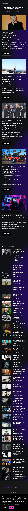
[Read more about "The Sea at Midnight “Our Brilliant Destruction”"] (6, 333)
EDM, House (6, 32)
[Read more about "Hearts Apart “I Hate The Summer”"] (6, 304)
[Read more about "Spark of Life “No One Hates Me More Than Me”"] (6, 416)
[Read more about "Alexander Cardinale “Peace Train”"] (6, 252)
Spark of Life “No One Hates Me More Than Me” (19, 416)
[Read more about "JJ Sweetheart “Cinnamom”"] (6, 311)
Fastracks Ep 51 (17, 32)
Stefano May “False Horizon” (11, 80)
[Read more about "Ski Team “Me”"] (6, 386)
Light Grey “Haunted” (12, 215)
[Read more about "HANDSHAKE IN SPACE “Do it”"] (6, 268)
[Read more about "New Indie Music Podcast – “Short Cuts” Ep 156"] (6, 409)
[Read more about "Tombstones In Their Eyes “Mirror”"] (6, 260)
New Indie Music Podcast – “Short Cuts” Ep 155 (19, 461)
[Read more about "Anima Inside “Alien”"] (6, 365)
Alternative (6, 212)
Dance (4, 166)
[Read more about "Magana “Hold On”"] (6, 289)
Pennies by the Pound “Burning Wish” (12, 124)
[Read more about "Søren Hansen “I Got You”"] (6, 296)
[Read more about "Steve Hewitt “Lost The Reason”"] (6, 477)
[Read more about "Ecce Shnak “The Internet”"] (6, 326)
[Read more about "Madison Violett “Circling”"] (6, 357)
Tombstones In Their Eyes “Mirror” (18, 259)
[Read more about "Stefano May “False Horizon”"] (14, 66)
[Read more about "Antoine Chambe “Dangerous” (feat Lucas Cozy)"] (14, 156)
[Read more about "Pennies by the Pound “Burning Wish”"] (14, 110)
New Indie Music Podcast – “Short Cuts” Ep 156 (19, 408)
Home (9, 11)
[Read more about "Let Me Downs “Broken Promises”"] (6, 318)
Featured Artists (8, 33)
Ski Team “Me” (17, 384)
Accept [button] (11, 507)
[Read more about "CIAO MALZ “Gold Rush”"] (6, 379)
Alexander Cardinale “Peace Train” (19, 251)
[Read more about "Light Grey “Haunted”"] (14, 202)
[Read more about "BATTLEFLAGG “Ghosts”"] (6, 393)
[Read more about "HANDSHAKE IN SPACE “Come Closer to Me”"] (6, 439)
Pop (10, 77)
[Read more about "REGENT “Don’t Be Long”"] (6, 432)
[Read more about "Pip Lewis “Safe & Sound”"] (6, 275)
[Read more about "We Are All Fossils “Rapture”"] (6, 282)
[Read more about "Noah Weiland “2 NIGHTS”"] (6, 470)
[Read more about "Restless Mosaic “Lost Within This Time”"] (6, 342)
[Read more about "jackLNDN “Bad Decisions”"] (14, 22)
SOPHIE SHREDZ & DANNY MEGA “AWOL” (18, 453)
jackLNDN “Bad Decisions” (9, 36)
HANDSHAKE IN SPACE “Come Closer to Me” (18, 438)
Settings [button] (5, 507)
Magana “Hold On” (19, 287)
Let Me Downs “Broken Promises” (18, 317)
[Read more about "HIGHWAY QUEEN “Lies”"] (6, 350)
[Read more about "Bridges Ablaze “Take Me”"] (6, 424)
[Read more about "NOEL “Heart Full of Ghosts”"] (6, 447)
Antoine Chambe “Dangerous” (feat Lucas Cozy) (11, 171)
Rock (10, 121)
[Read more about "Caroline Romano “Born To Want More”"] (6, 401)
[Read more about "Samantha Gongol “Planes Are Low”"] (6, 372)
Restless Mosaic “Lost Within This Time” (19, 342)
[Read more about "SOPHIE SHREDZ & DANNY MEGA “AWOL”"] (6, 454)
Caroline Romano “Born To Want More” (19, 400)
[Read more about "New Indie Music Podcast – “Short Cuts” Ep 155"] (6, 462)
